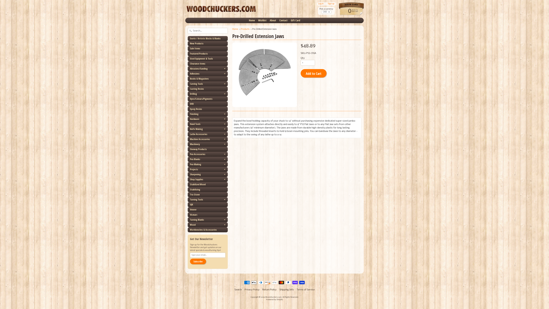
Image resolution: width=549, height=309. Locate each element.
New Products (196, 43)
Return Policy (269, 289)
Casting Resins (197, 88)
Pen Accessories (197, 154)
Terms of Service (306, 289)
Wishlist (262, 20)
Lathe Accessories (198, 134)
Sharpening (195, 174)
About (273, 20)
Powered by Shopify (274, 300)
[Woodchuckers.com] (221, 9)
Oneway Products (198, 149)
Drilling (193, 93)
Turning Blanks (197, 219)
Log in (321, 4)
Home (252, 20)
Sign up (331, 4)
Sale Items (195, 48)
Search (238, 289)
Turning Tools (196, 199)
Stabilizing (195, 189)
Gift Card (295, 20)
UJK (191, 204)
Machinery (195, 144)
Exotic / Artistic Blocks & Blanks (205, 38)
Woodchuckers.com (273, 297)
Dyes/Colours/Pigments (201, 98)
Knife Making (196, 129)
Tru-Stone (195, 194)
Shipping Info (286, 289)
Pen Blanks (195, 159)
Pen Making (195, 164)
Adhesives (194, 73)
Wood (193, 224)
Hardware (194, 119)
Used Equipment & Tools (201, 58)
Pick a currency (326, 9)
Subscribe (198, 261)
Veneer (193, 209)
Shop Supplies (196, 179)
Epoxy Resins (196, 109)
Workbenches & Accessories (203, 229)
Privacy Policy (252, 289)
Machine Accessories (200, 139)
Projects (194, 169)
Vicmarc (193, 214)
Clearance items (197, 63)
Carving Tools (196, 83)
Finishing (194, 114)
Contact (283, 20)
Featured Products (199, 53)
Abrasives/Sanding (199, 68)
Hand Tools (195, 124)
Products (245, 29)
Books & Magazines (199, 78)
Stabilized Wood (198, 184)
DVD (192, 103)
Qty (303, 58)
